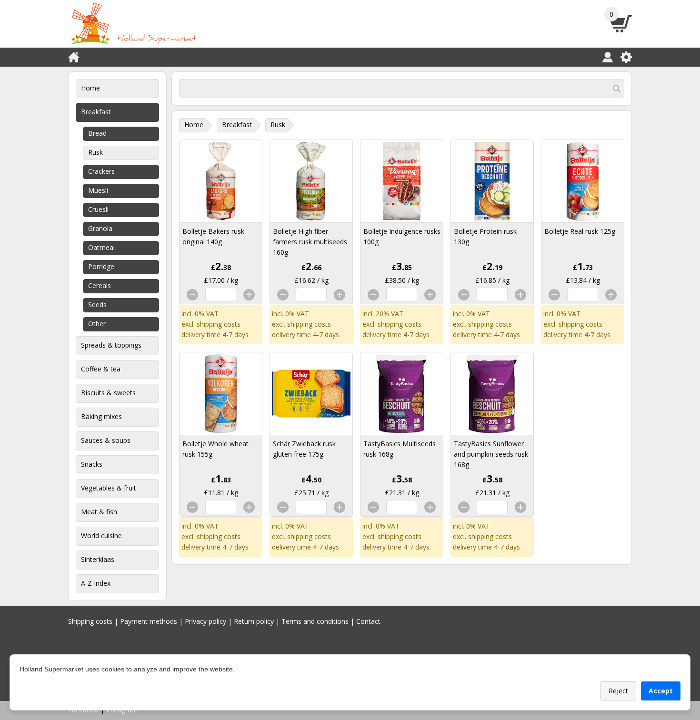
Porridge (101, 266)
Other (97, 323)
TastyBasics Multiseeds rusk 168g (399, 449)
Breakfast (96, 111)
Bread (97, 133)
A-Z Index (95, 583)
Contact (368, 621)
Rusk (95, 152)
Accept (661, 690)
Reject (618, 690)
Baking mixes (101, 416)
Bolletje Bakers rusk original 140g (213, 236)
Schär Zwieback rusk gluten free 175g (304, 449)
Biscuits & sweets (108, 392)
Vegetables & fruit (108, 487)
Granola (100, 228)
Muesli (98, 190)
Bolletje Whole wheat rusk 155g (215, 449)
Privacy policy (205, 621)
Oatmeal (101, 247)
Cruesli (98, 209)
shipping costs (218, 324)
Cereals (99, 285)
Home (90, 87)
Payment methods (148, 621)
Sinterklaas (97, 559)
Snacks (91, 464)
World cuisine (101, 535)
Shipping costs (90, 621)
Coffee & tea (100, 368)
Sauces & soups (105, 440)
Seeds (97, 304)
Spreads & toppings (111, 345)
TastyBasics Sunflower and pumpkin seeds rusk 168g (491, 454)
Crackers (101, 171)
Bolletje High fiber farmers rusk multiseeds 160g (310, 242)
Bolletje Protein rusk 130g (485, 236)
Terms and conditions (315, 621)
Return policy (254, 621)
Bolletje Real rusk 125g (579, 231)
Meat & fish (99, 511)
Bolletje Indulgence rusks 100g (401, 236)
